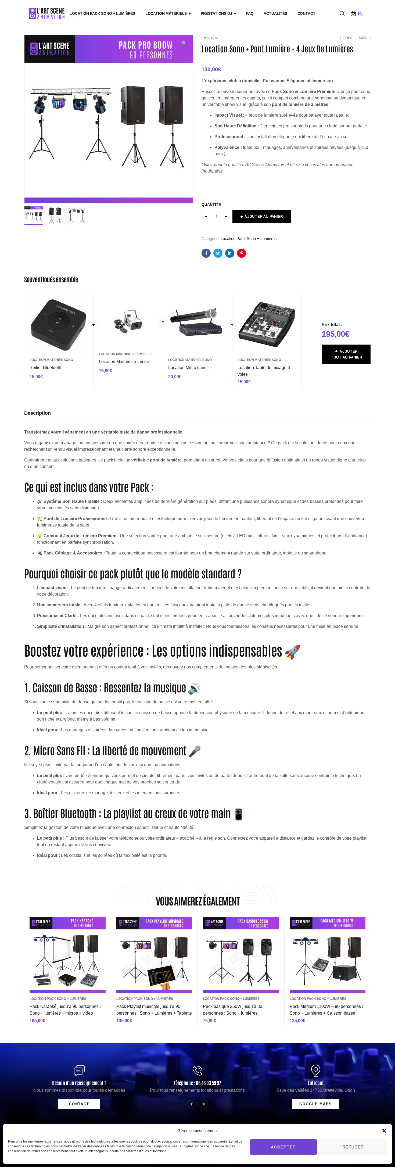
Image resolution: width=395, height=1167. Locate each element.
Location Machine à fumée (124, 361)
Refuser (353, 1147)
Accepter (283, 1147)
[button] (384, 1130)
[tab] (37, 413)
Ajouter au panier (264, 216)
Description (37, 413)
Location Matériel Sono (51, 360)
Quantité (211, 204)
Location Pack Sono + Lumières (249, 238)
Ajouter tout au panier (346, 354)
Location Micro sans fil (189, 367)
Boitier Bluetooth (45, 367)
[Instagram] (203, 1104)
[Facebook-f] (192, 1104)
